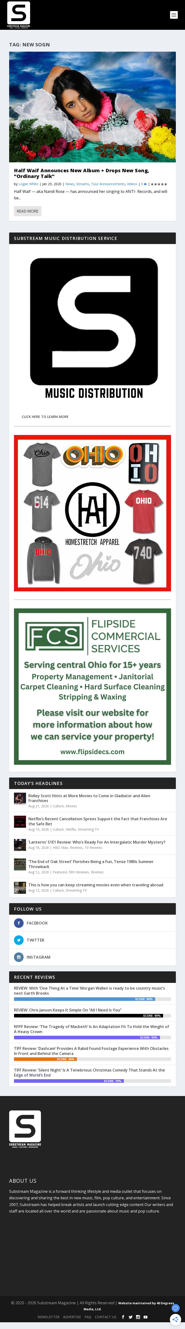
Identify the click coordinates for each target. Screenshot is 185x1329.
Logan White (28, 184)
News (69, 184)
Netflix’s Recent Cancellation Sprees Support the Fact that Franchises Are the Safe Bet (97, 821)
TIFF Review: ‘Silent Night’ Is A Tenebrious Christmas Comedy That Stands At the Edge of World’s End (89, 1072)
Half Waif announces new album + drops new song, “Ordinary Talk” (81, 173)
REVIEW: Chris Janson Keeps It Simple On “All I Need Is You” (67, 1010)
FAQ (88, 1317)
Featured (60, 872)
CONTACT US (105, 1317)
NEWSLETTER (48, 1317)
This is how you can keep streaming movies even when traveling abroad (95, 885)
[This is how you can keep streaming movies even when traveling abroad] (20, 888)
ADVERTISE (72, 1317)
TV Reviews (93, 847)
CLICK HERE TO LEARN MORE (45, 416)
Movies (71, 806)
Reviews (76, 847)
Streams (82, 184)
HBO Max (60, 847)
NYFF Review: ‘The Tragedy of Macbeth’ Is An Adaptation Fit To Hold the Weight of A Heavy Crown (91, 1029)
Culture (58, 806)
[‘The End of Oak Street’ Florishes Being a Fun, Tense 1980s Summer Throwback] (20, 864)
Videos (132, 184)
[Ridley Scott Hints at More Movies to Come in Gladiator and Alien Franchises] (20, 799)
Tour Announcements (108, 184)
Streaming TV (88, 829)
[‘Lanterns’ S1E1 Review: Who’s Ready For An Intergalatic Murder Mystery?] (20, 845)
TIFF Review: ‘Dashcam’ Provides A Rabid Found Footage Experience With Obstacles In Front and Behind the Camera (91, 1051)
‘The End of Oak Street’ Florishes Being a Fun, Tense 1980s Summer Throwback (91, 864)
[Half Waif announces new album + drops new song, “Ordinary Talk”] (92, 107)
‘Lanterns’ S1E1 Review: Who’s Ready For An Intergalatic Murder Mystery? (96, 842)
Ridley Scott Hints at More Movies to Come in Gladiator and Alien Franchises (89, 798)
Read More (27, 211)
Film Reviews (79, 872)
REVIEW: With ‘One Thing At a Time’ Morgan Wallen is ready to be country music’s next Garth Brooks (89, 991)
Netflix (71, 829)
